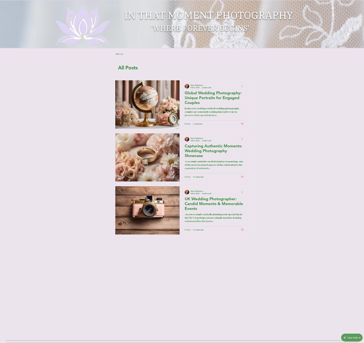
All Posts (119, 54)
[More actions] (243, 86)
